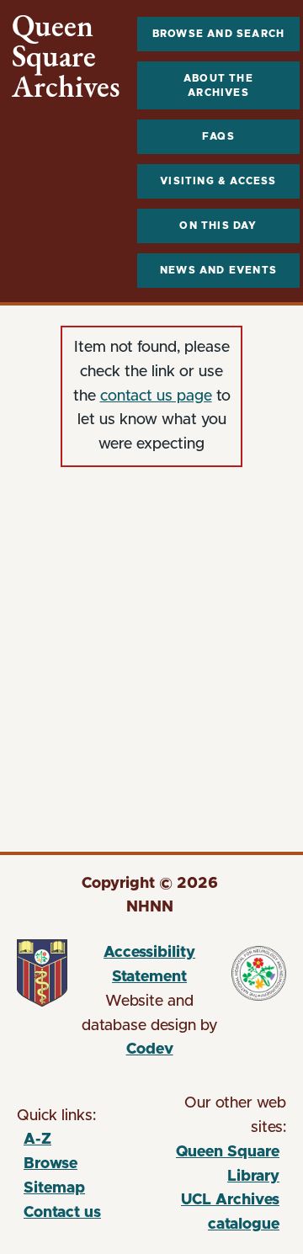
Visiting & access (218, 181)
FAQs (218, 136)
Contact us (62, 1212)
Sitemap (54, 1188)
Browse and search (218, 34)
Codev (149, 1049)
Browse (50, 1164)
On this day (218, 226)
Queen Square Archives (66, 56)
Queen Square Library (216, 1167)
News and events (218, 270)
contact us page (156, 396)
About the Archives (218, 85)
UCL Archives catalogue (216, 1215)
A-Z (37, 1139)
